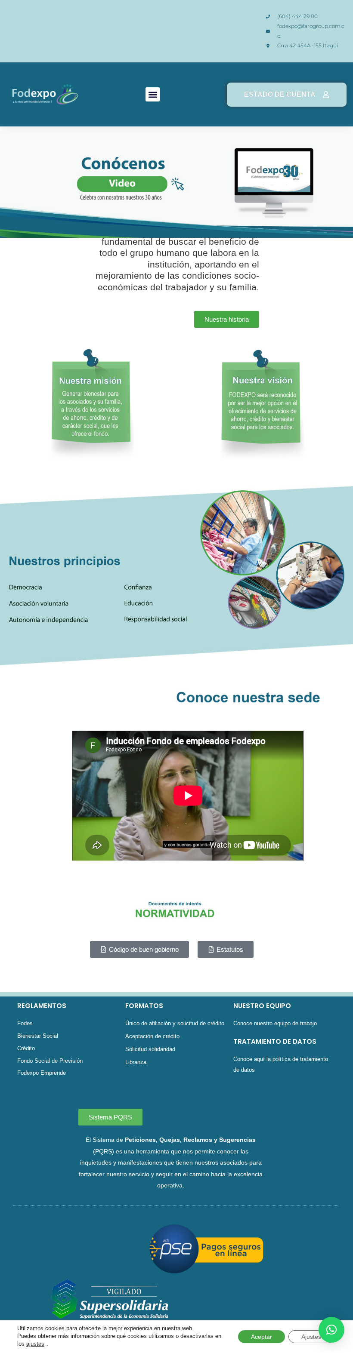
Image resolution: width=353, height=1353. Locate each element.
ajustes (35, 1344)
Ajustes (311, 1336)
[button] (153, 94)
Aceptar (261, 1336)
